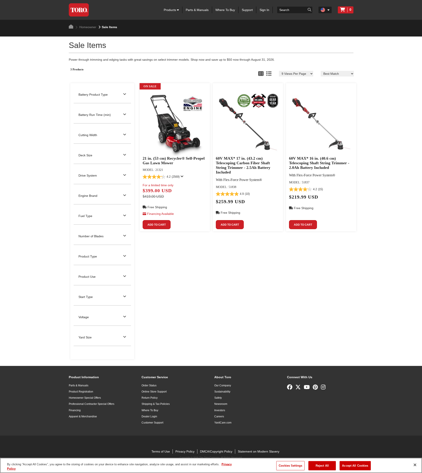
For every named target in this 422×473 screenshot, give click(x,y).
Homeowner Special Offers (85, 397)
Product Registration (81, 391)
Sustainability (222, 391)
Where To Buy (225, 10)
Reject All (322, 465)
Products (170, 10)
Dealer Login (149, 416)
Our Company (222, 385)
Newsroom (220, 403)
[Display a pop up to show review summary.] (183, 177)
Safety (218, 397)
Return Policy (150, 397)
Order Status (149, 385)
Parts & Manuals (197, 10)
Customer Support (152, 422)
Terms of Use (160, 451)
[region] (211, 465)
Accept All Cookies (355, 465)
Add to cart (156, 224)
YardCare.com (222, 422)
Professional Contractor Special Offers (91, 403)
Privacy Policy (185, 451)
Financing (75, 410)
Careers (219, 416)
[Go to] (309, 9)
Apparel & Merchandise (83, 416)
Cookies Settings (290, 465)
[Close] (415, 465)
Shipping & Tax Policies (156, 403)
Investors (219, 410)
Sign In (264, 10)
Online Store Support (154, 391)
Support (247, 10)
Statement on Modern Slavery (258, 451)
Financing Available (160, 213)
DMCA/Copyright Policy (216, 451)
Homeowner (87, 27)
